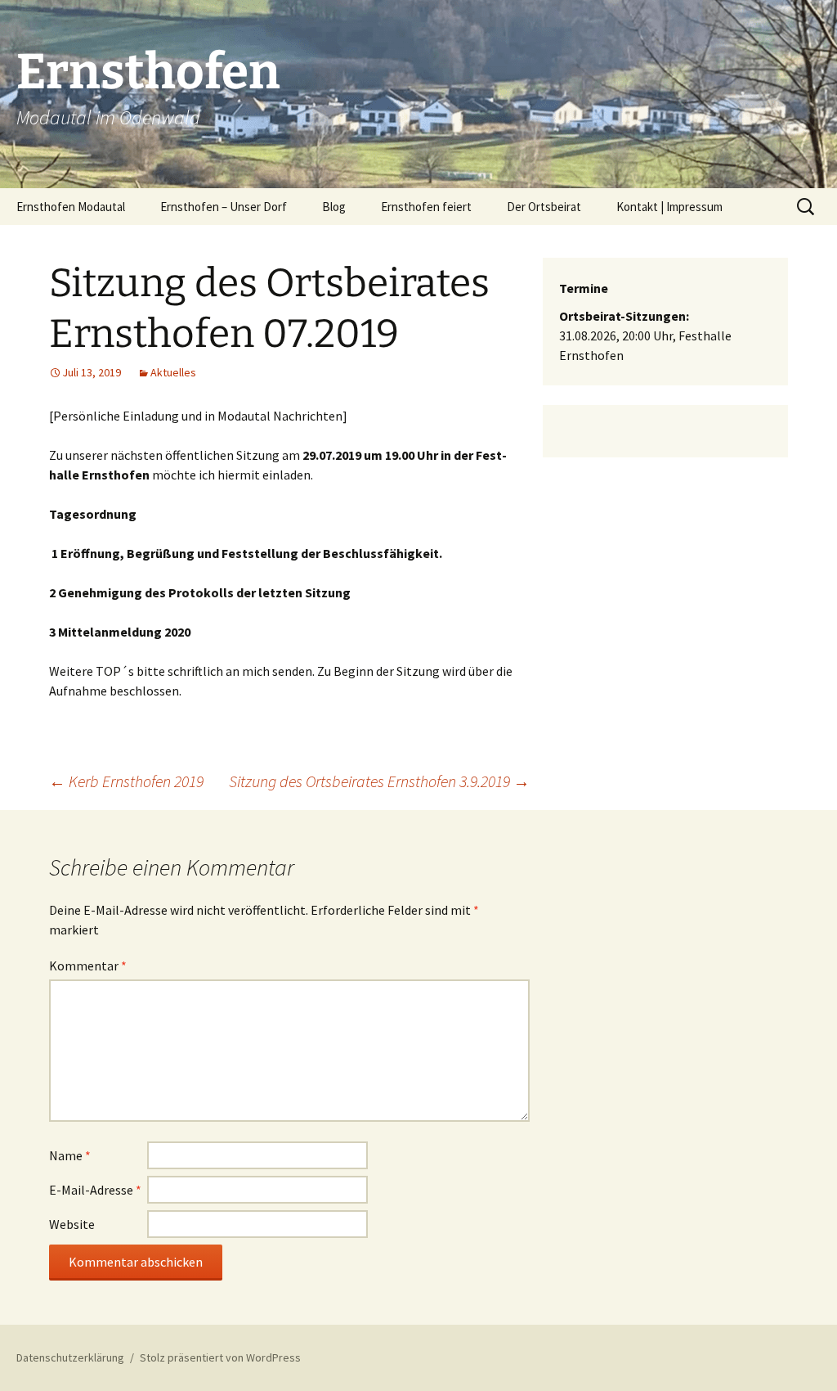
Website (72, 1224)
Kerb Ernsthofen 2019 (126, 781)
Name (70, 1155)
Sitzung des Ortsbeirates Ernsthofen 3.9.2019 (379, 781)
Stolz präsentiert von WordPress (220, 1357)
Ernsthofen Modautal (70, 206)
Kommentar (88, 965)
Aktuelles (173, 372)
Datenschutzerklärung (70, 1357)
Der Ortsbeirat (544, 206)
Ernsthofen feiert (426, 206)
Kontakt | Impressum (669, 206)
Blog (334, 206)
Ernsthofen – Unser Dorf (223, 206)
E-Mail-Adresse (95, 1190)
